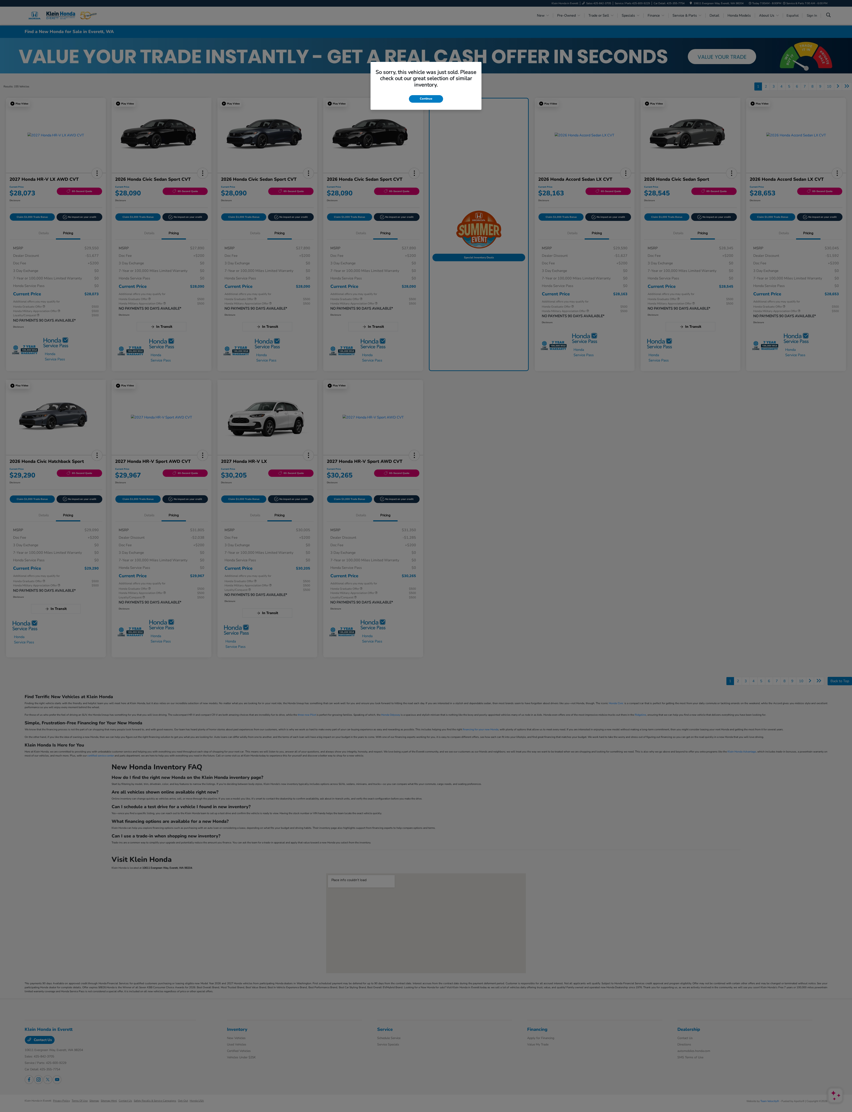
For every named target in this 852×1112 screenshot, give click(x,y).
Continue (426, 99)
